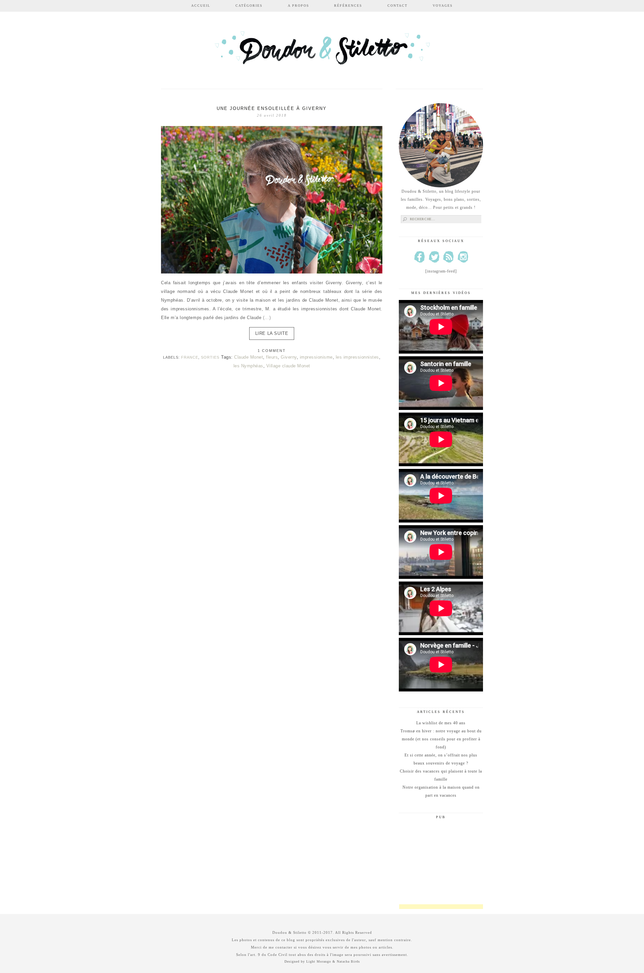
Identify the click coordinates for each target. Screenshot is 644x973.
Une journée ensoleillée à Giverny (272, 108)
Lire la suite (271, 333)
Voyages (443, 5)
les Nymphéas (248, 365)
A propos (298, 5)
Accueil (200, 5)
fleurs (272, 357)
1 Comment (272, 351)
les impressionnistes (357, 357)
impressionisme (316, 357)
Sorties (210, 357)
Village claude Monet (288, 365)
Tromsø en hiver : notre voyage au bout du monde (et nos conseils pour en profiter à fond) (441, 739)
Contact (397, 5)
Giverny (289, 357)
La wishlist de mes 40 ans (441, 723)
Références (348, 5)
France (189, 357)
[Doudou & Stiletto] (322, 51)
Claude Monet (248, 357)
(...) (267, 317)
